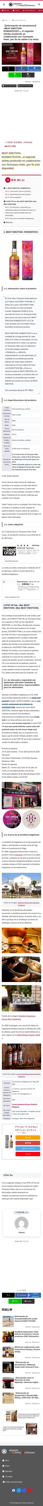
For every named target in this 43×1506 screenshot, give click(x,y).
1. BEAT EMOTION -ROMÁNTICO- (18, 188)
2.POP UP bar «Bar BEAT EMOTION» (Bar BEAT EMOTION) (20, 203)
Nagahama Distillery (26, 86)
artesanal (18, 855)
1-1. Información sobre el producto (19, 191)
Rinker (24, 1132)
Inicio (6, 1460)
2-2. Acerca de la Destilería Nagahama (20, 218)
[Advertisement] (21, 114)
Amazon (28, 1137)
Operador (8, 1471)
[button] (28, 74)
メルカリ (28, 1154)
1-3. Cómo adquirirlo (14, 197)
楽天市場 (28, 1143)
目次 (13, 180)
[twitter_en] (19, 1490)
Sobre (7, 1466)
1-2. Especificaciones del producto (19, 194)
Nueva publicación (10, 86)
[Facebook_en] (13, 1490)
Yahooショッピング (28, 1148)
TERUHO (21, 1232)
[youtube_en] (29, 1490)
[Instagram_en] (24, 1490)
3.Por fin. (9, 222)
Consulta (8, 1477)
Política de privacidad (13, 1482)
